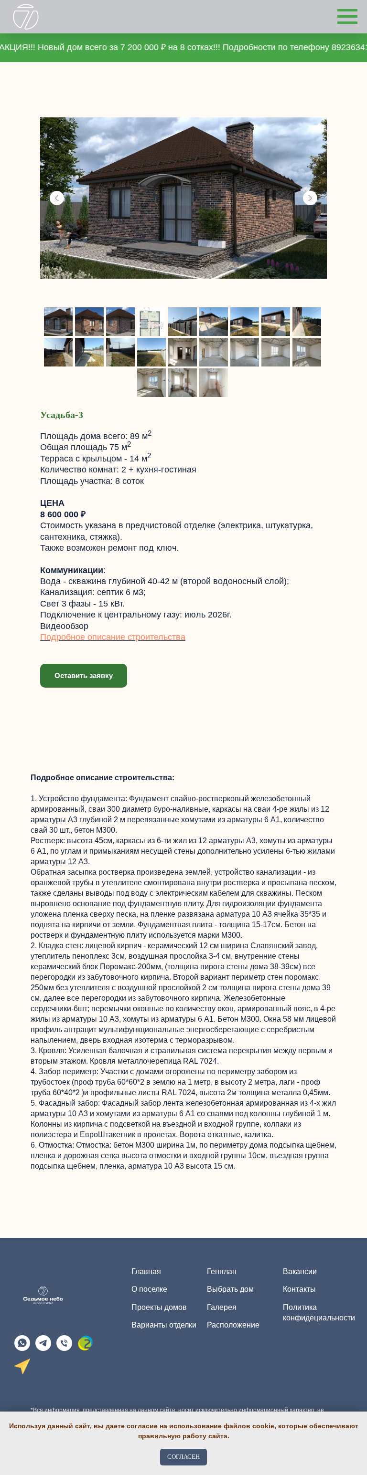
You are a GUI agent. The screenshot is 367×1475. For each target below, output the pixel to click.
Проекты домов (159, 1307)
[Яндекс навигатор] (22, 1372)
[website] (85, 1348)
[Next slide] (310, 198)
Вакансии (300, 1271)
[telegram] (43, 1348)
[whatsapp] (22, 1348)
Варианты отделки (163, 1325)
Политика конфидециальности (319, 1312)
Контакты (299, 1289)
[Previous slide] (57, 198)
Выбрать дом (230, 1289)
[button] (83, 676)
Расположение (233, 1325)
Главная (146, 1271)
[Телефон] (64, 1348)
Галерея (222, 1307)
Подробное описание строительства (112, 637)
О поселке (149, 1289)
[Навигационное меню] (347, 16)
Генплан (222, 1271)
